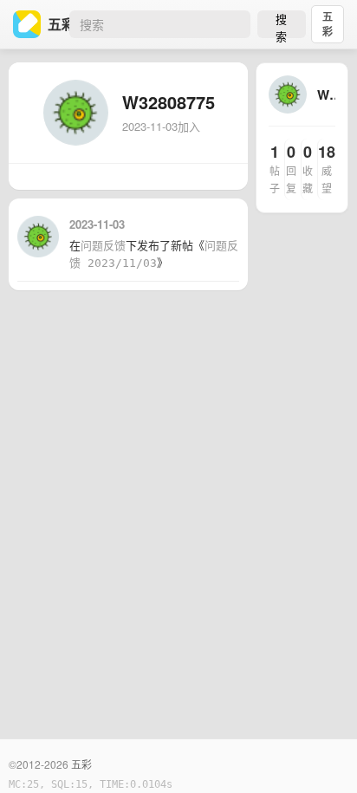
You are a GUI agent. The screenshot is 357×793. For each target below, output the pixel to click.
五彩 (327, 24)
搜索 (281, 24)
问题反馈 (103, 245)
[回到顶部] (321, 753)
